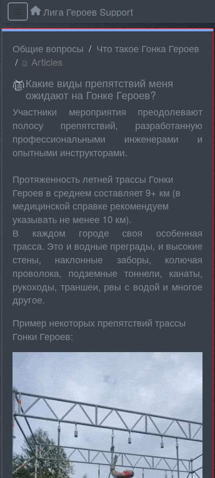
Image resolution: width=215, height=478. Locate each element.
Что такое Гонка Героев (148, 48)
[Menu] (18, 11)
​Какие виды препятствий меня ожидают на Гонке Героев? (99, 88)
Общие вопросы (48, 48)
